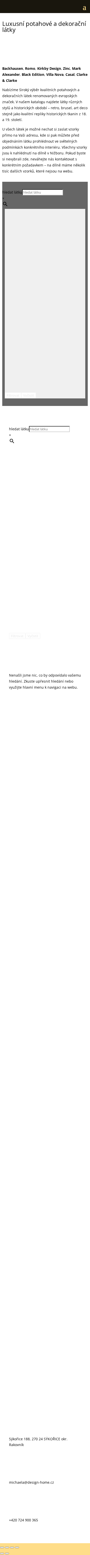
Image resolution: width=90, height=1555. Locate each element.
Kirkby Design (49, 68)
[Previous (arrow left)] (2, 1553)
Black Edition (33, 74)
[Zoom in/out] (17, 1547)
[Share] (7, 1547)
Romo (30, 68)
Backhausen (12, 68)
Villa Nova (55, 74)
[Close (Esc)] (2, 1547)
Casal (70, 74)
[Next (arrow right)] (7, 1553)
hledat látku (12, 192)
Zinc (66, 68)
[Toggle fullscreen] (12, 1547)
